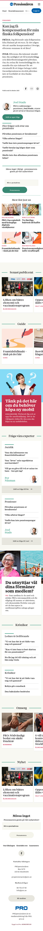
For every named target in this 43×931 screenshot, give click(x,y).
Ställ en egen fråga (13, 117)
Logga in (36, 10)
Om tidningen (9, 845)
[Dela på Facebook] (25, 88)
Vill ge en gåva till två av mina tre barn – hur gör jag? (21, 469)
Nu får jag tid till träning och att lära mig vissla (20, 658)
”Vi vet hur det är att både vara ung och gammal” (20, 642)
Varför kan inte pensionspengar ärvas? (21, 142)
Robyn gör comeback (15, 685)
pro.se (21, 919)
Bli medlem (21, 898)
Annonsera (34, 845)
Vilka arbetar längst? (12, 138)
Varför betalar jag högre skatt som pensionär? (18, 149)
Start (4, 10)
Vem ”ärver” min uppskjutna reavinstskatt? (19, 461)
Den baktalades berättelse (17, 691)
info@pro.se (21, 890)
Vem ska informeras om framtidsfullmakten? (16, 453)
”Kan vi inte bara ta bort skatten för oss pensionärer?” (20, 650)
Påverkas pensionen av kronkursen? (19, 133)
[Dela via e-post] (31, 88)
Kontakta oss (22, 845)
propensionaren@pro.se (22, 877)
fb (21, 853)
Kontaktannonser (16, 10)
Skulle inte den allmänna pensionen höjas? (20, 156)
